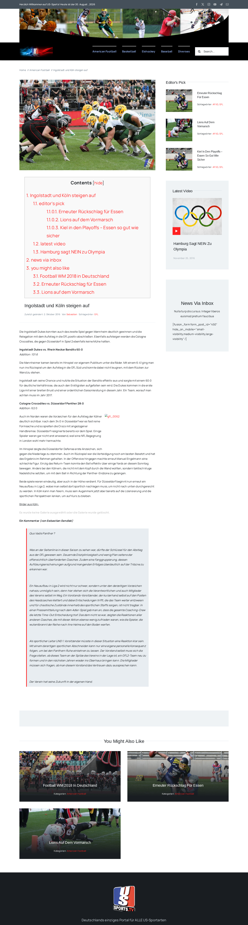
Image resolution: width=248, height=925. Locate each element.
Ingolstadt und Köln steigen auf (61, 195)
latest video (49, 244)
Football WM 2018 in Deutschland (71, 276)
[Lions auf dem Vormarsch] (179, 121)
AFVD (215, 104)
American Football (76, 793)
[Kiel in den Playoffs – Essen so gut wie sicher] (179, 150)
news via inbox (43, 260)
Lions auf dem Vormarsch (80, 220)
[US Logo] (124, 887)
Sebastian (71, 314)
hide (98, 183)
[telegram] (221, 4)
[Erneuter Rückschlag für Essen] (179, 92)
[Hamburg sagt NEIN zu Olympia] (197, 200)
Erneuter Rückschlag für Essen (85, 211)
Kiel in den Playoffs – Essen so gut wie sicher (209, 155)
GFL (96, 314)
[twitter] (202, 4)
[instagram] (209, 4)
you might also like (48, 268)
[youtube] (215, 4)
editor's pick (48, 203)
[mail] (227, 4)
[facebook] (196, 4)
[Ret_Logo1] (36, 47)
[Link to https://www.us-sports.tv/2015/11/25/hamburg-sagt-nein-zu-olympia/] (176, 231)
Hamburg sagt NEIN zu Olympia (69, 252)
